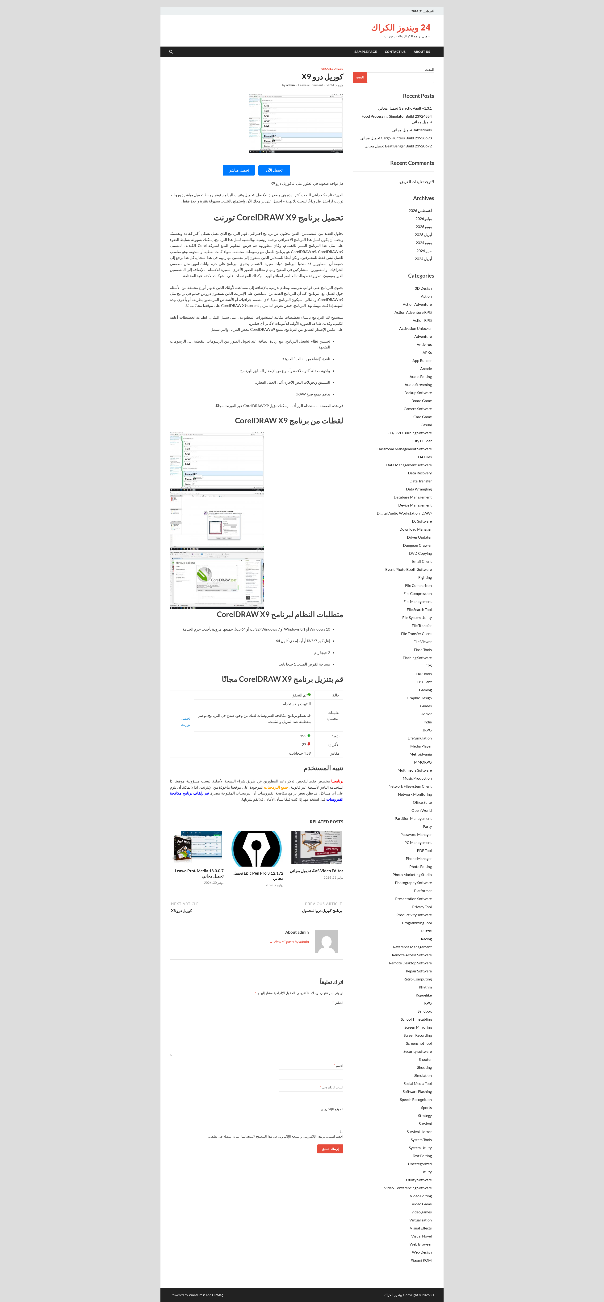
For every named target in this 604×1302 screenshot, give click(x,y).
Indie (428, 722)
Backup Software (418, 392)
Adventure (423, 336)
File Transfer (422, 625)
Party (427, 826)
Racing (426, 939)
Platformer (423, 890)
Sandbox (425, 1011)
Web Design (422, 1252)
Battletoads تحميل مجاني (412, 130)
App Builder (422, 360)
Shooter (425, 1059)
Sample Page (365, 52)
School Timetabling (416, 1019)
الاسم (338, 1065)
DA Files (425, 457)
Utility (426, 1171)
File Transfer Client (416, 633)
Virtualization (420, 1220)
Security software (417, 1051)
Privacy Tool (422, 906)
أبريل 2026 (423, 234)
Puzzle (426, 930)
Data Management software (409, 465)
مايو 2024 (424, 250)
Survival (425, 1123)
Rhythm (425, 987)
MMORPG (423, 762)
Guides (426, 706)
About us (422, 52)
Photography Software (413, 882)
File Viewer (423, 641)
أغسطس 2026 (420, 210)
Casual (426, 424)
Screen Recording (418, 1035)
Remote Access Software (412, 955)
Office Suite (422, 802)
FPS (428, 665)
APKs (427, 352)
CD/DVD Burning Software (410, 432)
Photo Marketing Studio (412, 874)
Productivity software (414, 914)
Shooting (424, 1067)
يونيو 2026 (424, 226)
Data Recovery (420, 473)
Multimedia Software (415, 770)
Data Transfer (421, 481)
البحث (429, 69)
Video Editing (421, 1196)
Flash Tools (423, 649)
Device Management (415, 505)
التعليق (337, 1003)
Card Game (422, 416)
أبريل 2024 (423, 258)
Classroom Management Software (404, 449)
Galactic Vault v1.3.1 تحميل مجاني (405, 108)
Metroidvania (421, 754)
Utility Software (419, 1179)
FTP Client (423, 681)
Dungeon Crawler (417, 545)
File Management (417, 601)
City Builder (422, 440)
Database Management (413, 497)
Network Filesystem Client (410, 786)
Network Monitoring (415, 794)
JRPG (427, 730)
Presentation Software (413, 898)
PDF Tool (424, 850)
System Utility (420, 1147)
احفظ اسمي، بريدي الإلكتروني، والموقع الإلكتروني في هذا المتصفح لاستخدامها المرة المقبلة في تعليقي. (275, 1136)
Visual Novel (421, 1236)
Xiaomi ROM (421, 1260)
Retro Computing (417, 979)
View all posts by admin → (289, 941)
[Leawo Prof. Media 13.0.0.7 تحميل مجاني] (197, 849)
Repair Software (419, 971)
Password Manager (416, 834)
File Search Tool (419, 609)
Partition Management (413, 818)
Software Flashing (417, 1091)
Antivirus (424, 344)
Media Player (421, 746)
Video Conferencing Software (408, 1188)
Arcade (426, 368)
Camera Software (418, 408)
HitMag (217, 1295)
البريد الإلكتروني (331, 1087)
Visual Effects (421, 1228)
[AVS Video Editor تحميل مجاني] (316, 849)
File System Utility (417, 617)
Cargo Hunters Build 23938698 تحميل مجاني (396, 138)
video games (422, 1212)
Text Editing (422, 1155)
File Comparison (418, 585)
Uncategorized (332, 68)
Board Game (421, 400)
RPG (428, 1003)
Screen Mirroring (418, 1027)
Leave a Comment (310, 85)
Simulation (423, 1075)
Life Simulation (420, 738)
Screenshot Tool (419, 1043)
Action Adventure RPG (413, 312)
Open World (421, 810)
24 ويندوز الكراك (401, 27)
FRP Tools (424, 673)
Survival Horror (419, 1131)
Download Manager (415, 529)
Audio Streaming (418, 384)
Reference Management (412, 947)
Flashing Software (417, 657)
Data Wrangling (419, 489)
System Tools (421, 1139)
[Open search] (171, 52)
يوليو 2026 (423, 218)
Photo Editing (420, 866)
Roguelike (424, 995)
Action (426, 296)
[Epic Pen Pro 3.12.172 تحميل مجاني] (257, 850)
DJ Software (422, 521)
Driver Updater (419, 537)
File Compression (417, 593)
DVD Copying (420, 553)
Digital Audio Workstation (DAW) (404, 513)
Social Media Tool (418, 1083)
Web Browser (421, 1244)
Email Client (422, 561)
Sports (426, 1107)
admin (290, 85)
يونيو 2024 (424, 242)
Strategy (425, 1115)
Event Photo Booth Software (408, 569)
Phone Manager (419, 858)
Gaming (425, 690)
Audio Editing (421, 376)
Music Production (417, 778)
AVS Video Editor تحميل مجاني (316, 870)
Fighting (425, 577)
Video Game (422, 1204)
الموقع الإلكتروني (332, 1109)
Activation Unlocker (415, 328)
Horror (426, 714)
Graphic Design (419, 698)
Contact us (395, 52)
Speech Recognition (416, 1099)
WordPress (197, 1295)
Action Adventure (417, 304)
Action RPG (422, 320)
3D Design (423, 288)
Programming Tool (417, 922)
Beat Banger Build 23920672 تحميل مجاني (398, 146)
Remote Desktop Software (410, 963)
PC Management (418, 842)
